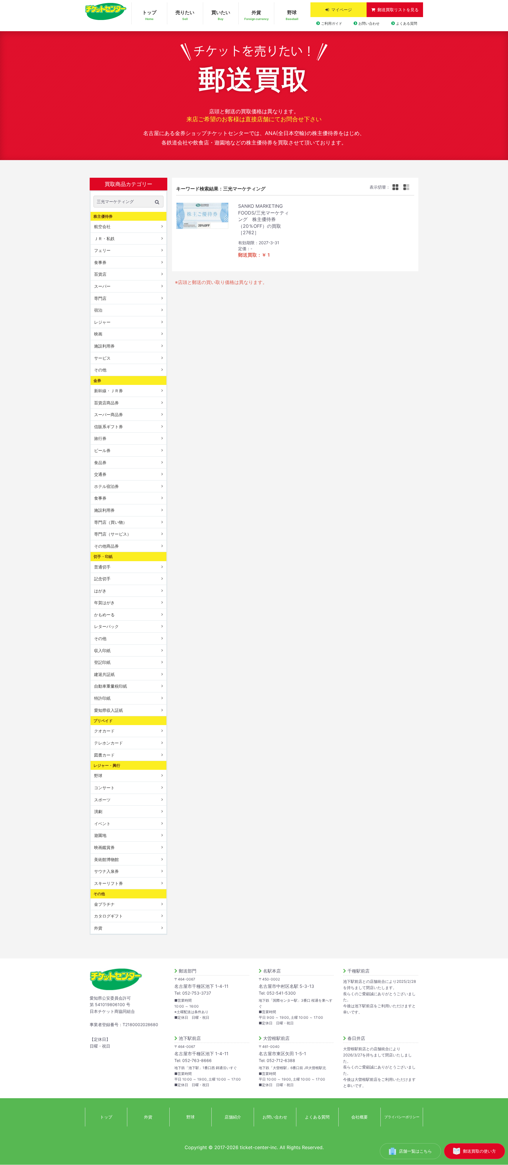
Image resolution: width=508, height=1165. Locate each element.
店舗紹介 (233, 1116)
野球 (292, 15)
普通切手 (102, 566)
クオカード (104, 730)
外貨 (256, 15)
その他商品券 (106, 546)
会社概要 (359, 1116)
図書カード (104, 754)
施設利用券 (104, 345)
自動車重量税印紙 (110, 686)
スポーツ (102, 799)
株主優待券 (103, 216)
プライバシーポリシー (402, 1117)
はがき (100, 590)
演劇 (98, 811)
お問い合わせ (369, 23)
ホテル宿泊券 (106, 486)
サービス (102, 357)
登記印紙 (102, 662)
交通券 (100, 474)
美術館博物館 (106, 859)
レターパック (106, 626)
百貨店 (100, 274)
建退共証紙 (104, 674)
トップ (149, 15)
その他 (100, 369)
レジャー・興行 (106, 765)
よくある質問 (406, 23)
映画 (98, 333)
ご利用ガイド (331, 23)
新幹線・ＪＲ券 (108, 390)
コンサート (104, 787)
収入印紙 (102, 650)
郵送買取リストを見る (398, 9)
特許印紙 (102, 698)
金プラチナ (104, 903)
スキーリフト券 (108, 883)
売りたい (185, 15)
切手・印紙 (103, 556)
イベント (102, 823)
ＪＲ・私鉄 (104, 238)
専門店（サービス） (112, 533)
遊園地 (100, 835)
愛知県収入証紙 (108, 710)
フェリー (102, 250)
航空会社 (102, 226)
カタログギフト (108, 915)
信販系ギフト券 (108, 426)
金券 (97, 380)
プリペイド (103, 720)
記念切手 (102, 578)
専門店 (100, 298)
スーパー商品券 (108, 414)
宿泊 (98, 310)
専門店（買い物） (110, 522)
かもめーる (104, 614)
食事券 (100, 262)
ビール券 (102, 450)
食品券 (100, 462)
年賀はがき (104, 602)
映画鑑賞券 (104, 847)
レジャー (102, 322)
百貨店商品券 (106, 402)
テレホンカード (108, 742)
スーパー (102, 286)
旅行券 (100, 438)
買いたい (220, 15)
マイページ (341, 9)
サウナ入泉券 (106, 871)
